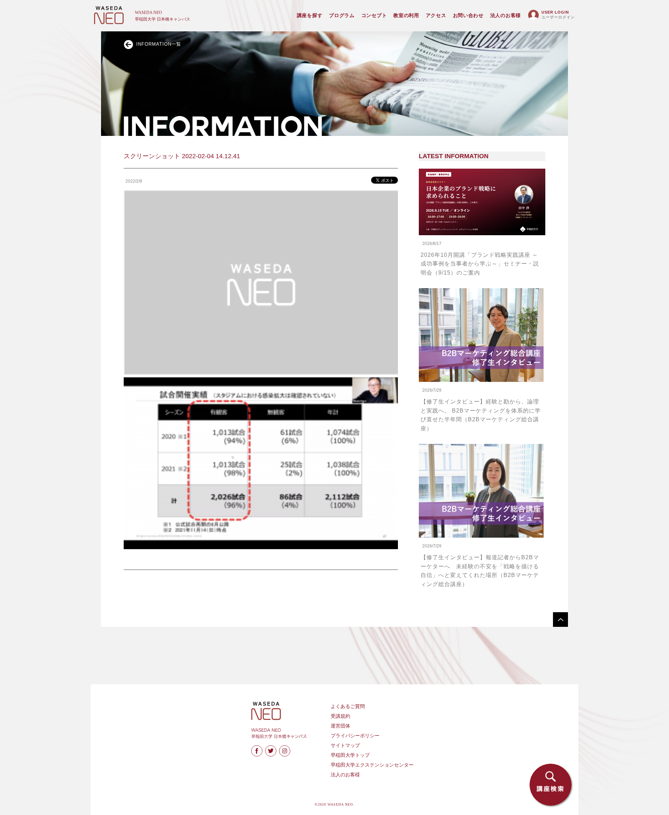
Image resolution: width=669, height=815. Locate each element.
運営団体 (340, 726)
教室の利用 (406, 15)
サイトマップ (345, 745)
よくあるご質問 (348, 706)
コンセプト (374, 15)
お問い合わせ (468, 15)
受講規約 (340, 716)
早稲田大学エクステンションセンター (372, 765)
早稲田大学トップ (350, 755)
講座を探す (310, 15)
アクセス (436, 15)
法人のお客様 (505, 15)
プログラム (342, 15)
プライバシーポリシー (355, 735)
